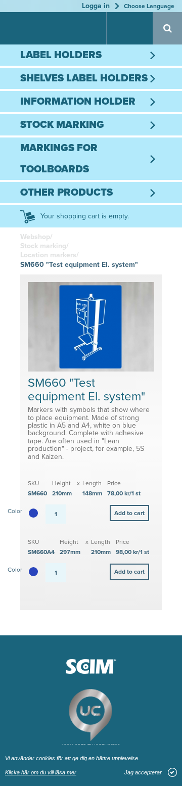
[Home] (35, 29)
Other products (66, 193)
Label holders (61, 55)
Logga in (96, 6)
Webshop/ (36, 237)
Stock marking (62, 125)
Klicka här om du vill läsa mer (40, 772)
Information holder (77, 102)
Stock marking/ (44, 246)
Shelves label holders (84, 78)
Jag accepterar (143, 772)
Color (15, 511)
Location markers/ (49, 255)
